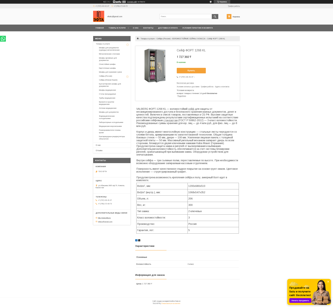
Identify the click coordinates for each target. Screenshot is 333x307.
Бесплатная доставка (185, 83)
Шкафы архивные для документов (108, 59)
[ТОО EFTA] (98, 21)
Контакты (148, 28)
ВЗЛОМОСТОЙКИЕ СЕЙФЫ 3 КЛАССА (188, 39)
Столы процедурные (107, 94)
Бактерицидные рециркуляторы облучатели (112, 137)
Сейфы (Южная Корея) (108, 80)
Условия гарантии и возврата (197, 28)
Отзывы (99, 150)
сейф (191, 108)
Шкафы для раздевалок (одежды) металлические (109, 49)
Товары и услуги (117, 28)
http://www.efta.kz (104, 218)
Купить (191, 70)
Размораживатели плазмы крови (110, 131)
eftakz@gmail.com (105, 221)
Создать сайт (132, 2)
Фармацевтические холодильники (107, 117)
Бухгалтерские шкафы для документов (110, 85)
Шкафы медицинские (107, 90)
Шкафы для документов (109, 112)
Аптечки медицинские (107, 108)
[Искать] (215, 16)
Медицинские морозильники (110, 126)
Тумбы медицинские (107, 98)
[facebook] (136, 241)
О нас (136, 28)
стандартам (170, 120)
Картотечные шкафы (107, 68)
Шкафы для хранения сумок (110, 72)
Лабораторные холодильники (111, 122)
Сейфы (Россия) (163, 39)
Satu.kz (178, 301)
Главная (99, 28)
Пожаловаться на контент (170, 303)
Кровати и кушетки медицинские (106, 103)
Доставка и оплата (168, 28)
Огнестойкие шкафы (107, 64)
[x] (139, 241)
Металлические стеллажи (109, 54)
